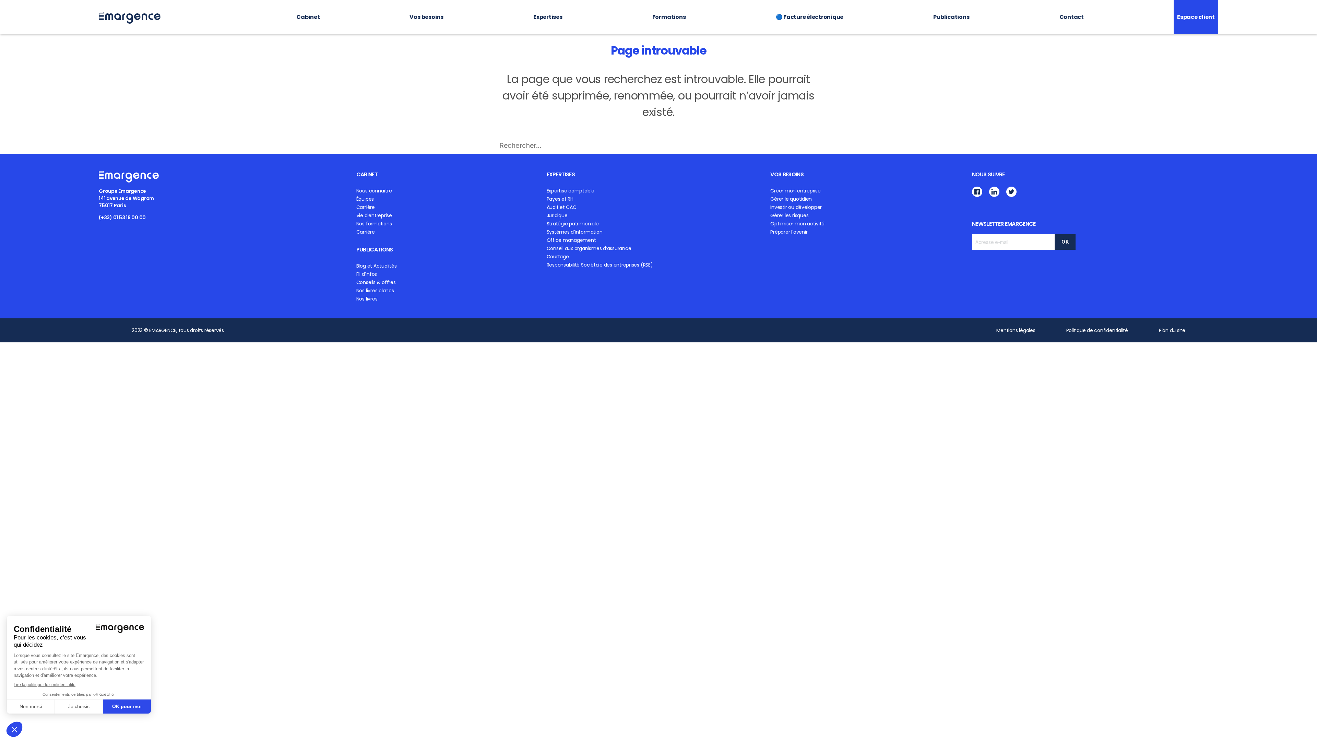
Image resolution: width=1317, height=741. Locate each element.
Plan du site (1172, 330)
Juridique (557, 215)
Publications (951, 17)
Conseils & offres (376, 282)
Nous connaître (374, 190)
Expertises (547, 17)
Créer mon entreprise (795, 190)
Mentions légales (1015, 330)
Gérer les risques (789, 215)
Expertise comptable (570, 190)
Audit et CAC (562, 207)
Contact (1071, 17)
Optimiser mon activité (797, 223)
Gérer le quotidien (791, 199)
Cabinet (308, 17)
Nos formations (374, 223)
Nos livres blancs (375, 290)
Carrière (365, 207)
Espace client (1196, 17)
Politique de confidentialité (1097, 330)
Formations (669, 17)
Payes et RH (560, 199)
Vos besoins (426, 17)
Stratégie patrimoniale (573, 223)
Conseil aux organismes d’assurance (589, 248)
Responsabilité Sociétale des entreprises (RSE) (600, 264)
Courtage (558, 256)
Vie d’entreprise (374, 215)
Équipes (365, 199)
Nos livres (367, 298)
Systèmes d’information (575, 231)
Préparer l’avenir (788, 231)
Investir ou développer (796, 207)
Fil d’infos (366, 274)
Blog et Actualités (376, 265)
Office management (571, 240)
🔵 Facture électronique (810, 17)
